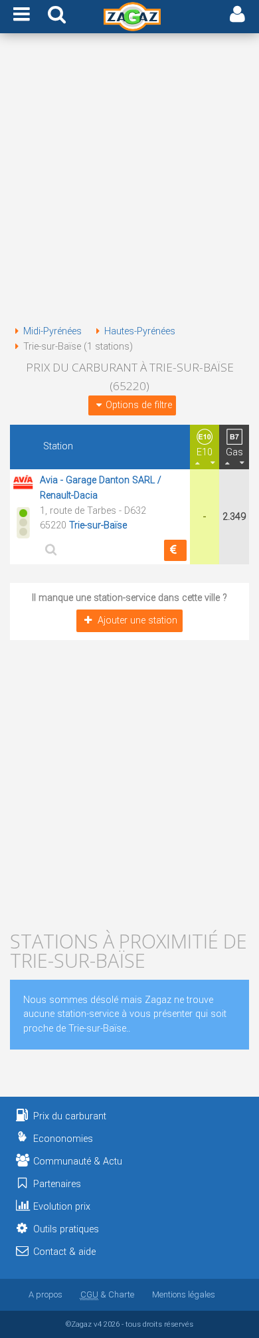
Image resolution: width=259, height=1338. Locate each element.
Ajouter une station (137, 620)
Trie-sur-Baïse (98, 525)
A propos (45, 1294)
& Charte (107, 1294)
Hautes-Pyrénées (139, 331)
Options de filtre (139, 405)
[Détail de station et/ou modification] (49, 549)
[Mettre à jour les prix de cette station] (175, 550)
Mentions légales (183, 1294)
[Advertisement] (129, 181)
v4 (98, 1324)
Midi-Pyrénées (52, 331)
